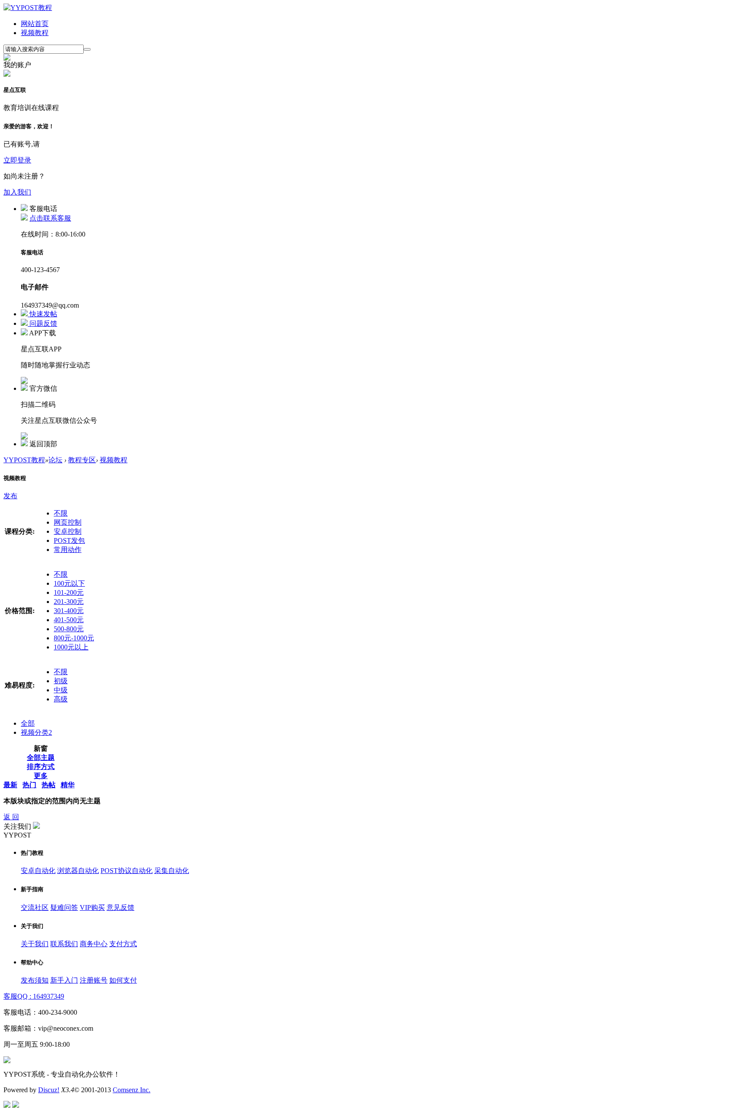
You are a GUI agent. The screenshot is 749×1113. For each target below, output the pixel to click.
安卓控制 (67, 531)
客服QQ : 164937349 (33, 996)
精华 (68, 785)
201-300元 (69, 601)
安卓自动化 (38, 870)
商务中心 (93, 944)
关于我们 (35, 944)
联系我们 (64, 944)
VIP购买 (92, 907)
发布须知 (35, 980)
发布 (10, 496)
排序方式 (41, 766)
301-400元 (69, 610)
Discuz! (48, 1090)
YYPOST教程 (24, 460)
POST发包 (69, 540)
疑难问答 (64, 907)
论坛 (55, 460)
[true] (87, 49)
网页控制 (67, 522)
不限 (61, 513)
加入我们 (17, 192)
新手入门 (64, 980)
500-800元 (69, 629)
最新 (10, 785)
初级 (61, 681)
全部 (28, 723)
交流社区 (35, 907)
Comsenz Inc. (131, 1090)
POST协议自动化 (127, 870)
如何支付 (123, 980)
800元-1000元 (74, 638)
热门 (29, 785)
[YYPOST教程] (27, 7)
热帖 (48, 785)
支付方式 (123, 944)
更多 (41, 775)
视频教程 (35, 32)
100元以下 (69, 583)
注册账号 (93, 980)
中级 (61, 690)
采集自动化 (171, 870)
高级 (61, 699)
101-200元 (69, 592)
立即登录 (17, 160)
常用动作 (67, 549)
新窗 (41, 748)
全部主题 (41, 757)
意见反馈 (120, 907)
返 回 (11, 817)
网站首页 (35, 23)
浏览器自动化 (78, 870)
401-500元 (69, 619)
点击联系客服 (50, 218)
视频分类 (36, 732)
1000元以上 (71, 647)
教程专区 (82, 460)
